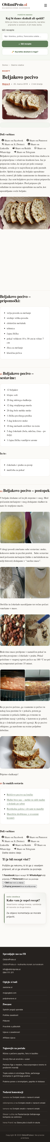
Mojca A (6, 84)
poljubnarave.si (9, 998)
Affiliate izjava (9, 1038)
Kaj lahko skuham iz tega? (25, 52)
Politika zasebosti (10, 1015)
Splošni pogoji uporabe (13, 1009)
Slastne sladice (17, 65)
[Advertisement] (25, 257)
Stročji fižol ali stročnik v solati (16, 1059)
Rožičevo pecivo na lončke (20, 794)
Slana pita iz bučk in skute (28, 1122)
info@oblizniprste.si (11, 969)
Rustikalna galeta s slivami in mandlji (25, 808)
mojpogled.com (9, 993)
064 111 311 (8, 972)
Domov (5, 65)
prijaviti (10, 916)
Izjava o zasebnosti (11, 1032)
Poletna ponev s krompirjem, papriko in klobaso (24, 1081)
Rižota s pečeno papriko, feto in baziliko (20, 1053)
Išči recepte (8, 30)
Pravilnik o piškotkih (11, 1026)
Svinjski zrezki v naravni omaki (26, 1097)
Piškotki (6, 1021)
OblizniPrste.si (9, 959)
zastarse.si (7, 987)
